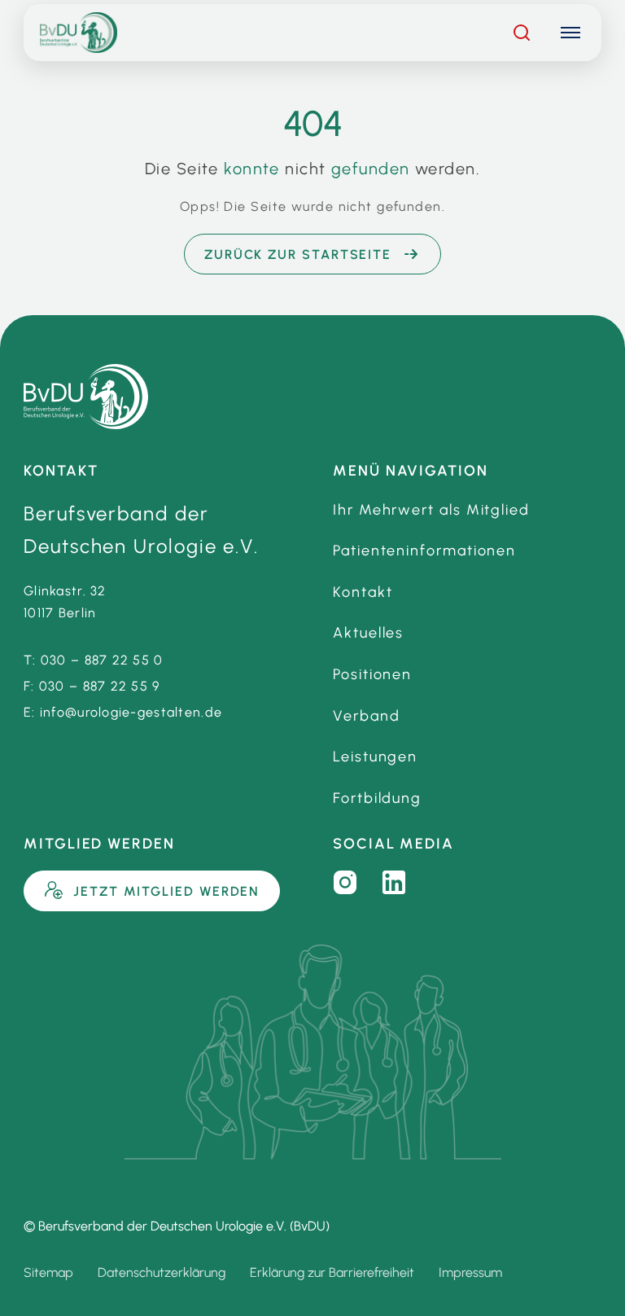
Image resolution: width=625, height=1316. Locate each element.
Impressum (470, 1272)
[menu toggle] (570, 32)
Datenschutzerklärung (161, 1272)
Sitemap (48, 1272)
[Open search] (522, 32)
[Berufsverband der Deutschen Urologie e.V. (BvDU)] (86, 396)
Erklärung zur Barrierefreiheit (332, 1272)
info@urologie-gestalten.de (131, 712)
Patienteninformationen (424, 550)
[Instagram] (345, 883)
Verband (366, 716)
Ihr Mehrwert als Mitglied (431, 510)
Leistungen (375, 756)
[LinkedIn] (394, 883)
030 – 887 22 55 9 (99, 686)
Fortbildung (377, 798)
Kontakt (362, 592)
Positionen (372, 674)
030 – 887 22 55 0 (102, 660)
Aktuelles (368, 633)
